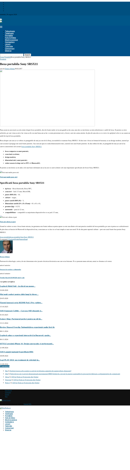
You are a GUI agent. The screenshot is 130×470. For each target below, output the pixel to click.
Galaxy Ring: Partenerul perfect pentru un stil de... (21, 319)
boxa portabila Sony (17, 237)
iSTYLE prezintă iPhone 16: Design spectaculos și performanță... (27, 344)
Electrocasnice (11, 40)
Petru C (7, 383)
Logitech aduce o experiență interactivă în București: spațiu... (25, 335)
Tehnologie (10, 31)
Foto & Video (10, 38)
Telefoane (9, 33)
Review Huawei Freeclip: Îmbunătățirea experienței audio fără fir (27, 327)
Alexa (7, 377)
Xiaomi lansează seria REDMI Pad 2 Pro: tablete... (21, 302)
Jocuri (8, 44)
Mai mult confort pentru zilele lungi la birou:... (19, 294)
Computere (9, 42)
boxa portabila (5, 237)
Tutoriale (9, 46)
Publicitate (9, 9)
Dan (6, 371)
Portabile (9, 36)
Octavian (8, 380)
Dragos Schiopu (10, 69)
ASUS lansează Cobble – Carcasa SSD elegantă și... (21, 311)
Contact (8, 11)
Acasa (2, 57)
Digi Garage (9, 5)
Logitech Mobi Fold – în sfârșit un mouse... (17, 286)
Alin (6, 374)
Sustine (7, 7)
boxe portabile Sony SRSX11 (31, 146)
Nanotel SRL (27, 404)
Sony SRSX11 (29, 237)
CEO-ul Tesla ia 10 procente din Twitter (24, 377)
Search (27, 55)
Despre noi (8, 3)
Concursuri (9, 49)
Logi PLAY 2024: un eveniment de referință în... (20, 360)
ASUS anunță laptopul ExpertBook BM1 (16, 352)
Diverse (8, 51)
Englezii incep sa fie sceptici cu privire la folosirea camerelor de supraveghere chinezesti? (40, 371)
